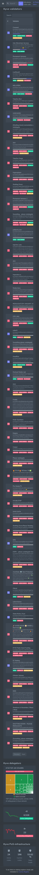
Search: (9, 15)
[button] (8, 33)
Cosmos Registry (23, 872)
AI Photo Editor (36, 3)
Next (23, 754)
